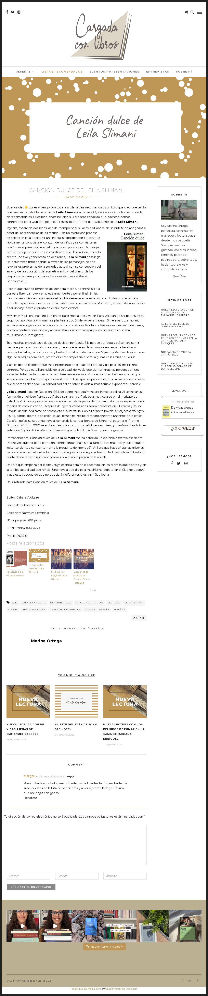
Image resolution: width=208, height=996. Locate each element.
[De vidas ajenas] (166, 416)
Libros (12, 609)
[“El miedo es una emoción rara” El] (185, 926)
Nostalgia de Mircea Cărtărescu (176, 353)
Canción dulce (60, 603)
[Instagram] (18, 12)
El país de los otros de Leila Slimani (36, 568)
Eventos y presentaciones (114, 71)
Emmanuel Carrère (184, 412)
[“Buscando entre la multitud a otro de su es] (88, 926)
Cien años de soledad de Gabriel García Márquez (82, 577)
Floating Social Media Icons (86, 988)
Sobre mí (184, 71)
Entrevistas (157, 71)
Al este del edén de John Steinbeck (175, 325)
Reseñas (23, 71)
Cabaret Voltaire (34, 603)
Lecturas (114, 603)
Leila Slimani (134, 603)
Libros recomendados (65, 609)
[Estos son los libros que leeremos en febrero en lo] (22, 926)
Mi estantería (182, 401)
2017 (15, 603)
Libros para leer (33, 609)
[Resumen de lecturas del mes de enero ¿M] (55, 926)
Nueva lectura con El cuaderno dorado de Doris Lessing (177, 366)
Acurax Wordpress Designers (121, 988)
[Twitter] (178, 463)
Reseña (104, 609)
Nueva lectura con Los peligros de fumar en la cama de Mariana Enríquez (179, 339)
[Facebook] (172, 463)
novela (90, 609)
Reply (70, 776)
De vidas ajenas (182, 407)
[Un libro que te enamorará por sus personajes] (120, 926)
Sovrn (93, 590)
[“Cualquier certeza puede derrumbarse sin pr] (152, 926)
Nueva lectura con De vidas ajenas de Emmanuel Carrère (25, 729)
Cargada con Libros (90, 603)
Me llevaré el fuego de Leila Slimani (59, 575)
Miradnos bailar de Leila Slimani (15, 573)
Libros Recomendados (62, 71)
